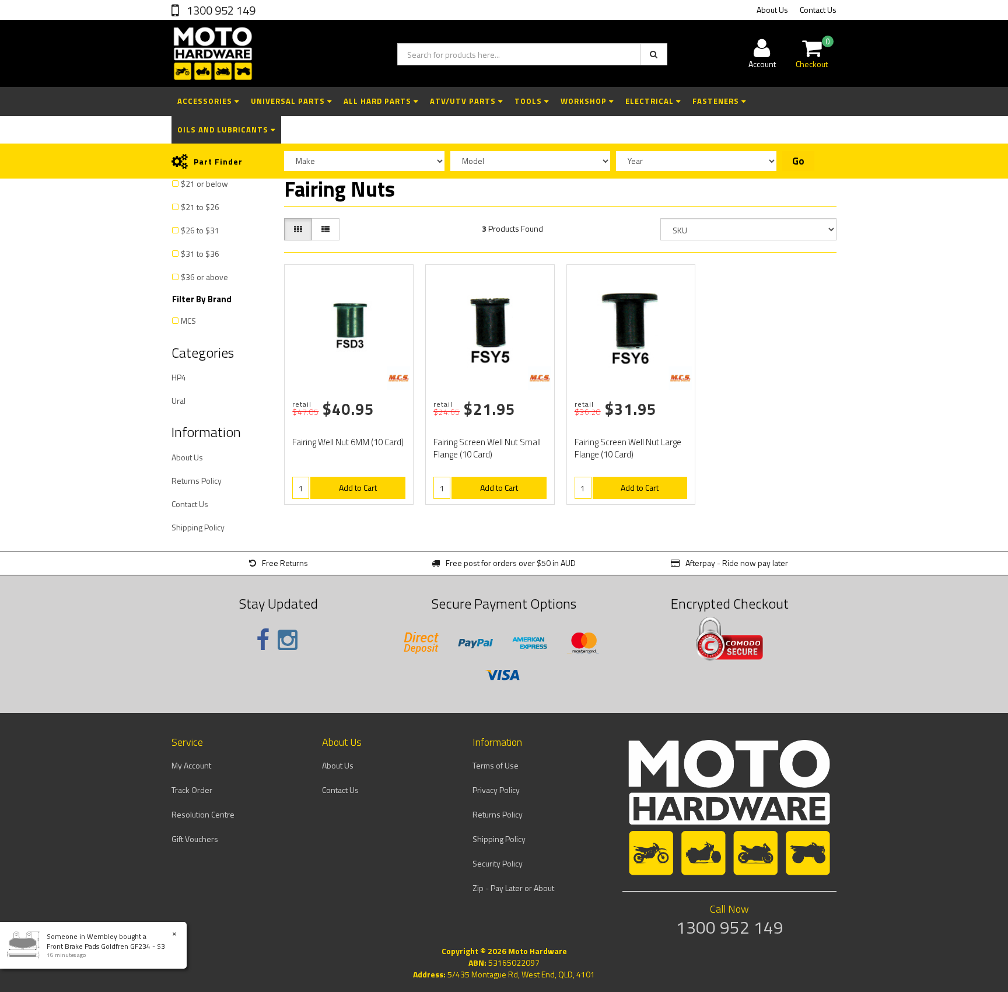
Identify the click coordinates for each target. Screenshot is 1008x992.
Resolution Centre (203, 814)
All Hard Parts (379, 101)
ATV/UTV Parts (464, 101)
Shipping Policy (198, 527)
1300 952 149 (220, 10)
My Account (191, 765)
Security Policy (498, 863)
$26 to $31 (200, 230)
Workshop (585, 101)
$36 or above (204, 277)
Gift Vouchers (195, 839)
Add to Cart (358, 487)
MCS (188, 321)
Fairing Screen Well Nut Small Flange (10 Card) (487, 448)
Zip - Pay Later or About (513, 888)
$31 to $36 (200, 253)
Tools (529, 101)
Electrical (650, 101)
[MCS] (398, 378)
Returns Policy (197, 480)
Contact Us (818, 10)
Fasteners (716, 101)
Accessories (206, 101)
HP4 (179, 377)
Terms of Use (496, 765)
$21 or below (204, 183)
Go (798, 161)
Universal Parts (289, 101)
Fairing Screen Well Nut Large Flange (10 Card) (628, 448)
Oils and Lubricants (224, 129)
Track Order (192, 790)
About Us (772, 10)
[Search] (653, 54)
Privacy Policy (496, 790)
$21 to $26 (200, 207)
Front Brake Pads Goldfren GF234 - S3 (106, 946)
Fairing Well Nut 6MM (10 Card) (348, 442)
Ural (179, 400)
